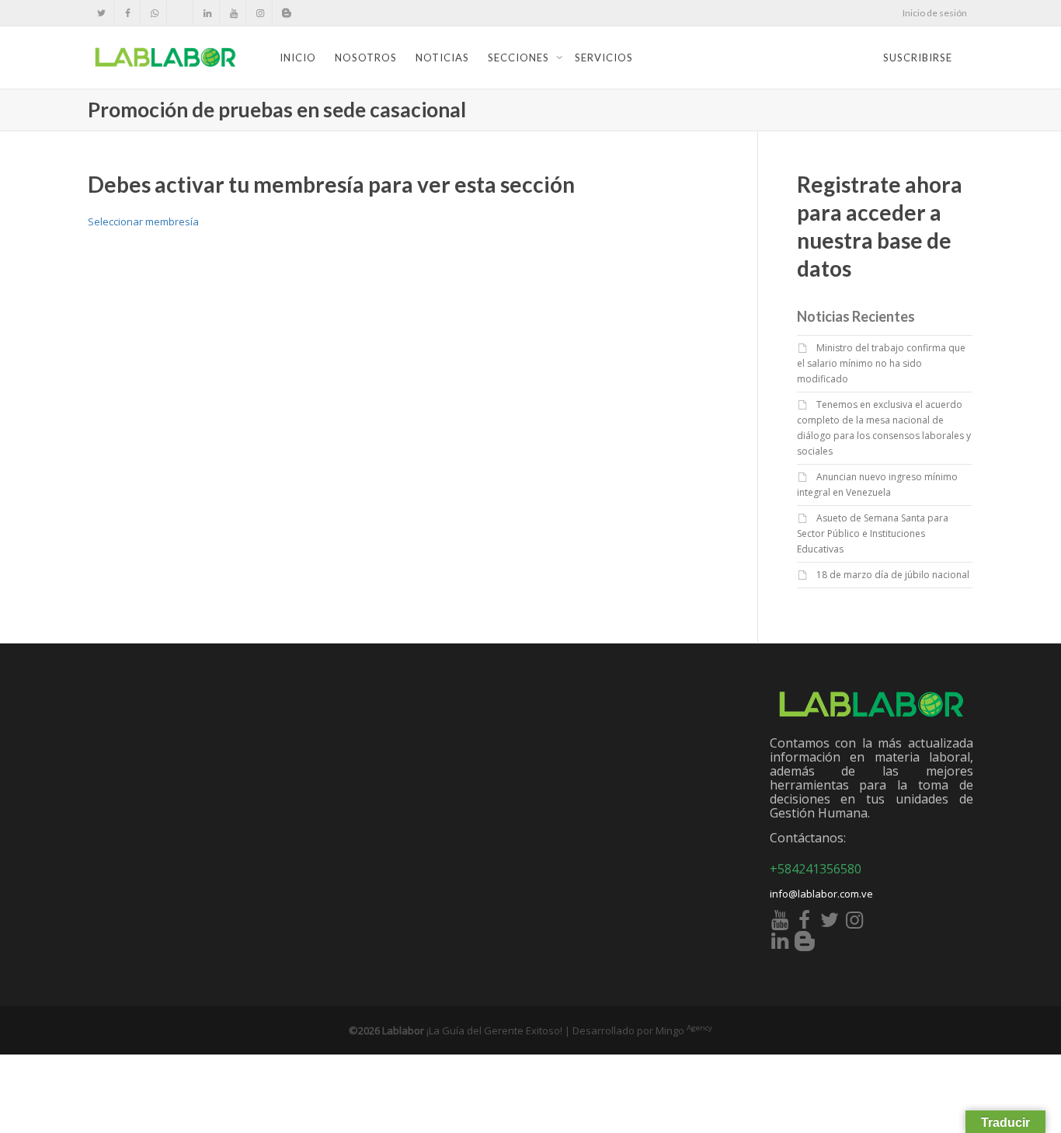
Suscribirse (917, 57)
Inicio (298, 57)
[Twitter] (101, 13)
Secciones (520, 57)
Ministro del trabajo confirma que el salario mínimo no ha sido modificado (881, 363)
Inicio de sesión (935, 13)
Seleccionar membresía (143, 221)
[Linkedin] (207, 13)
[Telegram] (180, 13)
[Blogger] (286, 13)
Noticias (442, 57)
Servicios (604, 57)
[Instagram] (260, 13)
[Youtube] (233, 13)
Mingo (684, 1030)
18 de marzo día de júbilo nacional (892, 574)
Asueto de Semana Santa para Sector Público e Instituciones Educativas (872, 533)
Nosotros (366, 57)
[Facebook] (128, 13)
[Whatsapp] (154, 13)
